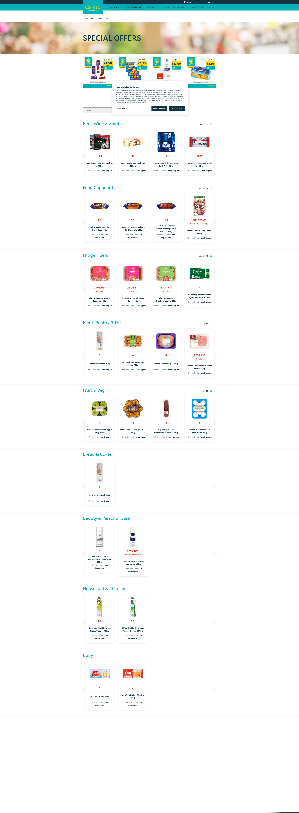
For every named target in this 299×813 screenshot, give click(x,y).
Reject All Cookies (159, 108)
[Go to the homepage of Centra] (93, 7)
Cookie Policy (141, 102)
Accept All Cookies (177, 108)
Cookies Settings (121, 108)
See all (203, 124)
